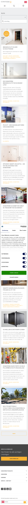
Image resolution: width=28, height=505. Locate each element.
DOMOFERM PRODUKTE (7, 471)
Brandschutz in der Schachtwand (10, 48)
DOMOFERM (4, 474)
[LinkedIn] (7, 489)
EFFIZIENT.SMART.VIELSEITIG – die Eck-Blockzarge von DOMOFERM (14, 165)
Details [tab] (14, 230)
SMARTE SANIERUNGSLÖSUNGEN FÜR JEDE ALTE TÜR (13, 289)
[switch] (24, 258)
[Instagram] (5, 489)
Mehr (14, 433)
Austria (6, 501)
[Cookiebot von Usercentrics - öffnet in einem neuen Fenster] (20, 227)
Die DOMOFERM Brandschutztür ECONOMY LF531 (12, 83)
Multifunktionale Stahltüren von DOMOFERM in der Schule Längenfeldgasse (14, 408)
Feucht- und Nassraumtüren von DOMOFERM (13, 126)
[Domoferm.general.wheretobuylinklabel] (23, 6)
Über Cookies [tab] (23, 230)
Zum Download (14, 458)
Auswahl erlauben (14, 277)
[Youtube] (10, 489)
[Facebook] (2, 489)
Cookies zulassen (14, 272)
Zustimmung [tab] (5, 230)
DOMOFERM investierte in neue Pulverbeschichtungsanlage (14, 367)
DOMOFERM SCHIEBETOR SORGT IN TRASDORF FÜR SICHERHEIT (13, 207)
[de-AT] (25, 2)
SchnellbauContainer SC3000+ (14, 329)
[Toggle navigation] (4, 6)
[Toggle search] (14, 6)
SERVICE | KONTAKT (6, 480)
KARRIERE (3, 477)
